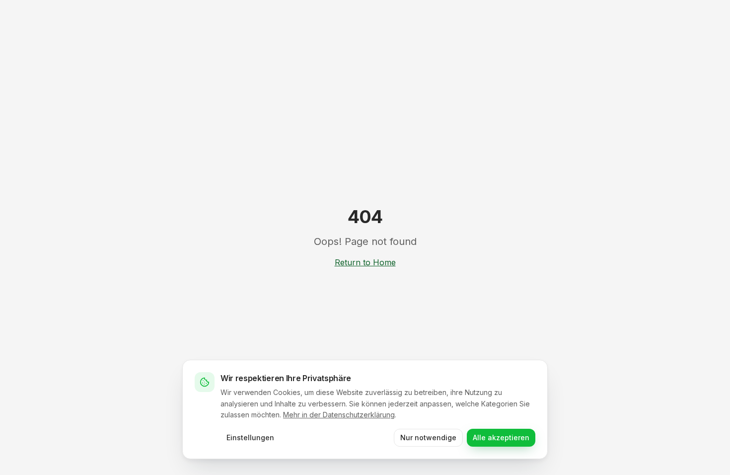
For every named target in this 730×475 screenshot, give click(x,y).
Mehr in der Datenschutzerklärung (339, 414)
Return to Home (365, 262)
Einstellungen (250, 437)
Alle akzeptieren (501, 437)
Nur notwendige (428, 437)
